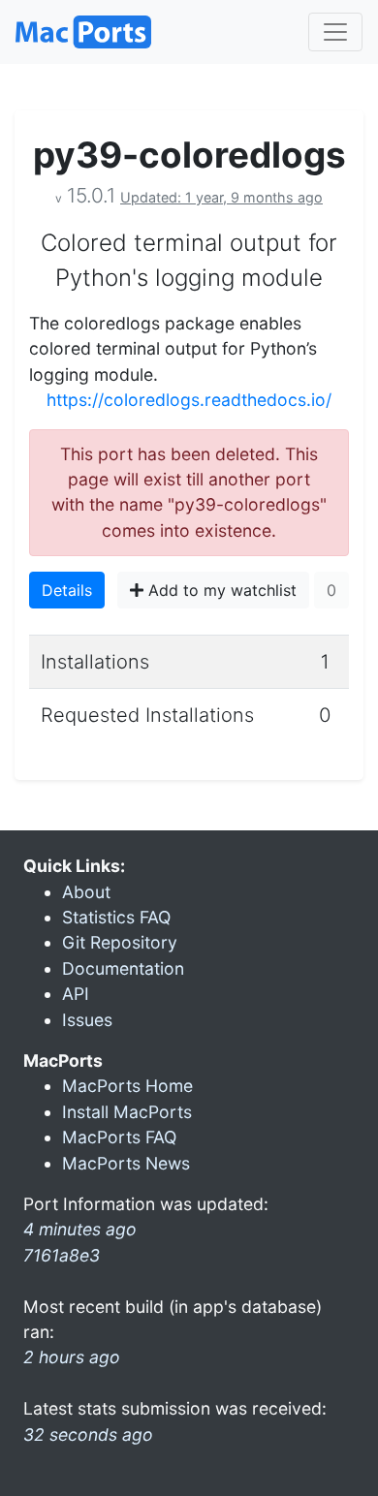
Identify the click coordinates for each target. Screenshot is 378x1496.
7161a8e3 (61, 1255)
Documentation (123, 968)
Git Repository (119, 942)
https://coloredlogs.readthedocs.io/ (189, 400)
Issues (87, 1020)
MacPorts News (126, 1163)
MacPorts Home (127, 1085)
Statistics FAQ (116, 917)
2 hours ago (71, 1357)
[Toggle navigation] (335, 32)
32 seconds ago (88, 1434)
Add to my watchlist (220, 590)
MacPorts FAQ (119, 1137)
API (75, 993)
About (86, 892)
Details (67, 590)
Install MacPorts (127, 1112)
